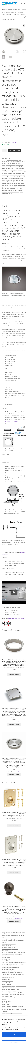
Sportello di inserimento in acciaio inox (11, 182)
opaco (3, 187)
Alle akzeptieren (14, 1034)
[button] (24, 25)
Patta (15, 185)
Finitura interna (9, 187)
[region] (14, 1030)
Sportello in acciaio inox (13, 192)
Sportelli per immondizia (14, 178)
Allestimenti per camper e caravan (10, 161)
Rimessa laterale (21, 185)
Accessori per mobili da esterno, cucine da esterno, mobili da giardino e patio (13, 168)
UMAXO (22, 183)
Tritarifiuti (8, 180)
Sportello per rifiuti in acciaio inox (12, 173)
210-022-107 (19, 180)
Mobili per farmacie (12, 190)
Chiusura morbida (11, 176)
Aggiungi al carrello (14, 150)
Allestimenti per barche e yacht (14, 160)
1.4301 (7, 175)
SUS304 (10, 193)
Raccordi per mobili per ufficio (14, 9)
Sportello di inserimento (14, 183)
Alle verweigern (14, 1042)
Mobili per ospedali (17, 187)
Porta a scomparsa (6, 185)
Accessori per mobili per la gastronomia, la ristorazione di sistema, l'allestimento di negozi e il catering (13, 163)
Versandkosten (13, 142)
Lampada (23, 182)
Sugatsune (13, 180)
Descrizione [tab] (5, 201)
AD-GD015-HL (5, 183)
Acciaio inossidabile (11, 188)
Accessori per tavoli (6, 166)
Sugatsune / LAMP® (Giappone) (16, 618)
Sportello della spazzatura (16, 175)
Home (4, 9)
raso (12, 185)
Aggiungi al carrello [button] (14, 674)
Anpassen (14, 1038)
